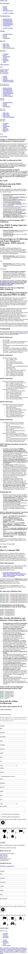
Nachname (3, 736)
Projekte (5, 35)
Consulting (5, 933)
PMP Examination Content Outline (17, 333)
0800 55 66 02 (3, 857)
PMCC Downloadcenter (8, 48)
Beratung (5, 8)
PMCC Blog (6, 44)
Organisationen (6, 38)
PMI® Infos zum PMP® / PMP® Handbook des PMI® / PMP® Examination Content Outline (14, 574)
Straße (2, 753)
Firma (1, 740)
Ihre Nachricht (3, 806)
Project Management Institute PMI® (11, 572)
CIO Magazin (18, 209)
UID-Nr (2, 749)
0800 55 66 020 (3, 855)
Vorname (2, 732)
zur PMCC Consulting (8, 13)
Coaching (5, 9)
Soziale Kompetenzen (8, 24)
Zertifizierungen (7, 25)
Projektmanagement (7, 20)
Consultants (6, 54)
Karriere (5, 55)
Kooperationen (6, 56)
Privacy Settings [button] (7, 945)
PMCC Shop (6, 45)
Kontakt (5, 58)
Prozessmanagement (8, 23)
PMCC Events (6, 46)
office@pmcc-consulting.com (7, 866)
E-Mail (2, 768)
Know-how (5, 936)
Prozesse (5, 36)
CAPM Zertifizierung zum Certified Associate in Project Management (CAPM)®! (13, 283)
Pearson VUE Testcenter (9, 576)
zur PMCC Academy (8, 28)
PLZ (1, 757)
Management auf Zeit (8, 10)
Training (5, 6)
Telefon (2, 772)
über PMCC (6, 937)
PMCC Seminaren (16, 508)
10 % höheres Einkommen (15, 204)
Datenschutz (6, 60)
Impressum (5, 59)
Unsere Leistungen (4, 64)
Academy (5, 934)
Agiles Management (7, 21)
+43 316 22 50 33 (4, 860)
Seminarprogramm (7, 19)
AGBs (4, 62)
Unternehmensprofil (7, 34)
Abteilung (2, 745)
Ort (1, 761)
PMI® (18, 504)
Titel (1, 728)
